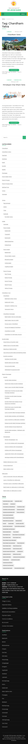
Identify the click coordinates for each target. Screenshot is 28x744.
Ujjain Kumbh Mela (7, 557)
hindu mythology (20, 512)
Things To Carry (6, 601)
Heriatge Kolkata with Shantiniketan (14, 457)
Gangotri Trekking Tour (11, 306)
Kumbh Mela (5, 339)
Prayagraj (4, 695)
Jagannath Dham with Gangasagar (14, 454)
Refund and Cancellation (8, 612)
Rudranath (7, 238)
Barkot (4, 642)
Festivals (4, 155)
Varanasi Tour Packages (8, 565)
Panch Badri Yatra (7, 176)
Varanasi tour (6, 559)
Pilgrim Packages (6, 374)
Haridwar (4, 159)
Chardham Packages (9, 314)
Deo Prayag (8, 274)
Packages (4, 173)
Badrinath (4, 638)
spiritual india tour (7, 554)
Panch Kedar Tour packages (9, 543)
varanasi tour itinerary (7, 562)
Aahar (5, 207)
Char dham (5, 503)
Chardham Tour (6, 293)
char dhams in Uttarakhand (9, 506)
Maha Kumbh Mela (7, 531)
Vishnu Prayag (8, 288)
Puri (3, 698)
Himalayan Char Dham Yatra (14, 85)
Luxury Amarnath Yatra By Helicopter (13, 476)
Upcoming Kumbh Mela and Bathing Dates (14, 352)
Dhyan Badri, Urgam (10, 256)
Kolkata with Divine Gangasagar (13, 450)
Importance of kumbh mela (10, 342)
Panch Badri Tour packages (18, 534)
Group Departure (8, 465)
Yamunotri (5, 727)
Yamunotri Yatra (9, 309)
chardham (12, 503)
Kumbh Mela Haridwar (11, 380)
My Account (5, 622)
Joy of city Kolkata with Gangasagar (14, 443)
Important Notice (6, 605)
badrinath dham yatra (8, 501)
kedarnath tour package (8, 520)
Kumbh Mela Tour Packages (9, 529)
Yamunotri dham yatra (19, 568)
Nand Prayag (8, 285)
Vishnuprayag (5, 720)
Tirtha (3, 191)
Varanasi (4, 194)
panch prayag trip (7, 548)
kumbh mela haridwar (7, 526)
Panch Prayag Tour (17, 545)
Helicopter (5, 473)
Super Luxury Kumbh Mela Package (14, 387)
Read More (14, 70)
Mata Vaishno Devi (8, 469)
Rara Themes (17, 739)
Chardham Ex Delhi (10, 331)
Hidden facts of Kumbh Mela (10, 345)
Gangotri (4, 666)
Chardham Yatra (14, 35)
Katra (3, 684)
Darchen (4, 652)
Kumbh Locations (8, 356)
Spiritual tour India (17, 554)
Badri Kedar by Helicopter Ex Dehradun (13, 487)
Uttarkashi (5, 712)
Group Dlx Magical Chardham (13, 327)
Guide (3, 221)
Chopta (4, 649)
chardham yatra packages (9, 509)
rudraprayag (20, 551)
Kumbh (4, 166)
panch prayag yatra (17, 548)
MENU (23, 14)
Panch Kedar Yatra (7, 545)
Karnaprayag (5, 681)
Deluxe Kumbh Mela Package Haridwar (15, 423)
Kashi (3, 162)
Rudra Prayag (8, 277)
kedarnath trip (19, 520)
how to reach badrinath (8, 515)
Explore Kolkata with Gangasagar (14, 447)
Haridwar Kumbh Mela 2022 (8, 512)
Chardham (9, 31)
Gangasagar (6, 437)
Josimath (4, 677)
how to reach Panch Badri (8, 517)
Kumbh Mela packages (19, 526)
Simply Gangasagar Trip (11, 439)
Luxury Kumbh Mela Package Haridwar (15, 412)
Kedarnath (7, 231)
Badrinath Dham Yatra (11, 299)
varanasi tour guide (15, 559)
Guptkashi (4, 670)
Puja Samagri (6, 203)
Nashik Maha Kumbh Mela (11, 362)
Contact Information (7, 626)
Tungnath (7, 234)
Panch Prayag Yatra (7, 184)
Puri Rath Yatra (9, 217)
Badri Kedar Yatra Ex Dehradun (13, 317)
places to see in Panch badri (9, 551)
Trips (4, 210)
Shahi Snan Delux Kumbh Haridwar (14, 383)
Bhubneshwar (5, 645)
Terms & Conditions (7, 619)
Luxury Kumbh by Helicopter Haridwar (15, 419)
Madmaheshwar (9, 241)
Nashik (4, 169)
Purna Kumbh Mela (10, 366)
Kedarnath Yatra (9, 302)
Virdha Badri (8, 263)
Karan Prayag (8, 281)
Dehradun (4, 656)
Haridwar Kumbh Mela (11, 359)
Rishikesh (4, 702)
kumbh (4, 523)
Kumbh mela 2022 (20, 523)
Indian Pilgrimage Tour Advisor (9, 72)
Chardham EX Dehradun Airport (13, 334)
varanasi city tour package (19, 557)
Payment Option (6, 615)
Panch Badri (6, 249)
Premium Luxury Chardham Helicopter (13, 483)
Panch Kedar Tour (16, 537)
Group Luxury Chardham (11, 324)
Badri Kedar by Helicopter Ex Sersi (12, 490)
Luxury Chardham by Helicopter (11, 480)
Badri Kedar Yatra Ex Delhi (11, 320)
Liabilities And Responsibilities (9, 608)
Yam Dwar (5, 723)
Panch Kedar (6, 228)
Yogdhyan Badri (9, 266)
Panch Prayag (6, 180)
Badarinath (8, 252)
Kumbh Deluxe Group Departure (13, 427)
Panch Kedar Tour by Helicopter (9, 540)
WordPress (13, 740)
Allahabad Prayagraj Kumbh (12, 370)
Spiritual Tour (5, 187)
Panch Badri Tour (6, 534)
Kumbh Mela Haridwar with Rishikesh (14, 416)
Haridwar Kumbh (20, 509)
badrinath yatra (18, 501)
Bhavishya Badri (9, 259)
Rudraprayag (5, 705)
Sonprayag (5, 709)
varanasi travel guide (7, 568)
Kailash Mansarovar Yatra (10, 462)
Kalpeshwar (8, 245)
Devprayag (5, 659)
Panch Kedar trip (20, 543)
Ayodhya (4, 635)
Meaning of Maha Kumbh (10, 349)
